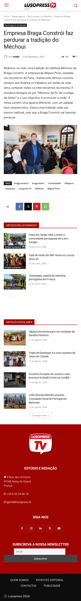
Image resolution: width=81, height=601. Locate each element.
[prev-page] (6, 295)
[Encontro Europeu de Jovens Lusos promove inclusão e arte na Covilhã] (15, 380)
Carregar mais (39, 415)
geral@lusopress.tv (19, 502)
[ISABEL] (6, 57)
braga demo (38, 183)
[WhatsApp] (45, 206)
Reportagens (18, 16)
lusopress (10, 188)
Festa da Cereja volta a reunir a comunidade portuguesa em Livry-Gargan (49, 238)
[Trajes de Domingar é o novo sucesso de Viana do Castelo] (15, 359)
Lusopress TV (24, 188)
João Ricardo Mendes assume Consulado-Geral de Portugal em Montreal (48, 398)
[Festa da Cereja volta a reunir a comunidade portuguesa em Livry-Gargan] (15, 241)
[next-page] (12, 295)
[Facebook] (19, 206)
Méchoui (39, 188)
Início (6, 16)
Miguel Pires (53, 188)
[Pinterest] (36, 206)
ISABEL (16, 56)
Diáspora (69, 183)
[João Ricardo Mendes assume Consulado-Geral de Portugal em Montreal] (15, 401)
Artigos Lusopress (13, 247)
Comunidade (54, 183)
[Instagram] (31, 528)
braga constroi (21, 183)
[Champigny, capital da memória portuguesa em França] (15, 281)
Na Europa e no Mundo (40, 16)
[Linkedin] (40, 528)
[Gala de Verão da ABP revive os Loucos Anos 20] (15, 261)
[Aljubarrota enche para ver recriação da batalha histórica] (15, 337)
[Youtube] (59, 528)
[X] (28, 206)
